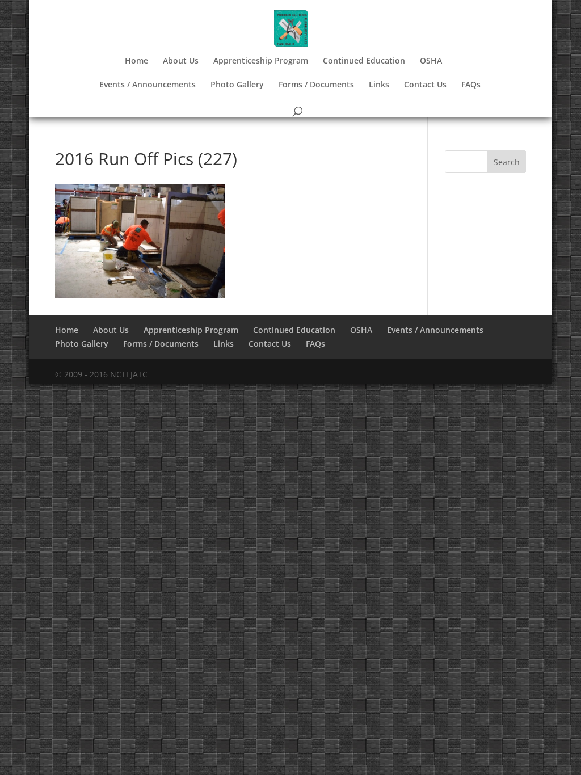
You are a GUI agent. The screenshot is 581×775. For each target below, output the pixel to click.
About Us (181, 61)
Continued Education (364, 61)
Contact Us (425, 85)
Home (136, 61)
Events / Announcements (147, 85)
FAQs (471, 85)
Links (379, 85)
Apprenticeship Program (260, 61)
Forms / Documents (316, 85)
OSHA (431, 61)
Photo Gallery (237, 85)
